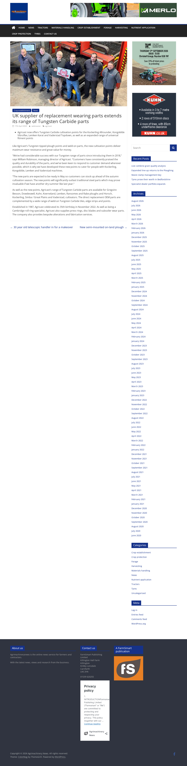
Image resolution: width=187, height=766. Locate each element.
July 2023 (135, 368)
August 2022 (137, 418)
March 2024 (137, 332)
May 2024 (136, 323)
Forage (108, 27)
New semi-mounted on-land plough (103, 227)
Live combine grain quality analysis (148, 165)
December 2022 (139, 399)
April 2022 (136, 436)
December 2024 (139, 291)
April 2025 (136, 273)
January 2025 (137, 286)
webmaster (36, 126)
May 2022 (136, 431)
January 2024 (137, 341)
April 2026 (136, 219)
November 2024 (139, 296)
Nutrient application (143, 27)
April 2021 (136, 490)
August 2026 (137, 201)
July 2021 (135, 476)
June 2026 (136, 210)
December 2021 (139, 454)
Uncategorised (138, 593)
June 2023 (136, 372)
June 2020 (136, 535)
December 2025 (139, 237)
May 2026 (136, 214)
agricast (48, 126)
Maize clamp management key (146, 174)
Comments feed (139, 619)
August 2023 (137, 363)
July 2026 (135, 205)
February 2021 (138, 499)
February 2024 (138, 336)
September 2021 (139, 467)
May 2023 (136, 377)
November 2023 (139, 350)
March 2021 (137, 494)
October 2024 (138, 300)
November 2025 (139, 241)
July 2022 (135, 422)
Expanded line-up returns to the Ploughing (152, 170)
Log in (134, 610)
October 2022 (138, 408)
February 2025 (138, 282)
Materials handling (63, 27)
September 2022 (139, 413)
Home (22, 27)
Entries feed (137, 614)
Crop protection (21, 33)
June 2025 (136, 264)
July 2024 (135, 314)
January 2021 (137, 503)
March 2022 (137, 440)
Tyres (37, 33)
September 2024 (139, 305)
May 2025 (136, 268)
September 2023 (139, 359)
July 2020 (135, 531)
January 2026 (137, 232)
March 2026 (137, 223)
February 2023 (138, 390)
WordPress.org (138, 623)
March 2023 (137, 386)
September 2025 (139, 250)
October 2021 (138, 463)
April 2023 (136, 381)
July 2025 (135, 259)
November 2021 (139, 458)
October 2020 (138, 517)
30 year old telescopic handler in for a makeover (41, 227)
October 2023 (138, 354)
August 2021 (137, 472)
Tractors (43, 27)
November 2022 (139, 404)
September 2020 (139, 521)
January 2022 (137, 449)
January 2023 (137, 395)
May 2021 (136, 485)
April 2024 (136, 327)
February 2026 (138, 228)
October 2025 (138, 246)
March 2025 (137, 277)
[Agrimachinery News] (13, 28)
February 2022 (138, 445)
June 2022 (136, 427)
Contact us (50, 33)
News (31, 27)
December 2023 (139, 345)
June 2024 (136, 318)
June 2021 (136, 481)
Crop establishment (89, 27)
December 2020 (139, 508)
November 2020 (139, 512)
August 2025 (137, 255)
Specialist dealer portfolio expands (148, 184)
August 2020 (137, 526)
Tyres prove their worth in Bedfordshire (150, 179)
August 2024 (137, 309)
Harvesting (121, 27)
